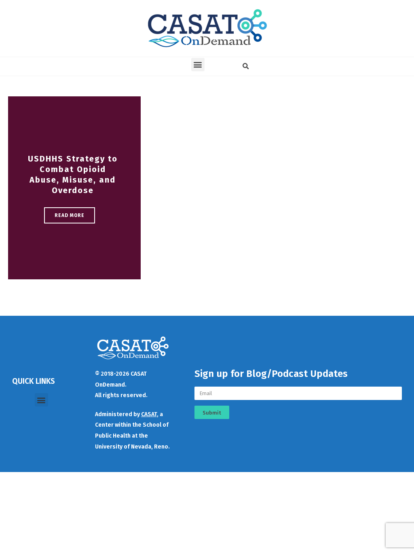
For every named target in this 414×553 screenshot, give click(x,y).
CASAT (149, 414)
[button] (198, 64)
